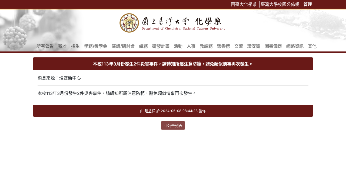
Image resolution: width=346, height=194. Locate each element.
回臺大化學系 (244, 4)
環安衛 (253, 46)
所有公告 (45, 46)
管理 (307, 4)
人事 (191, 46)
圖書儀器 (273, 46)
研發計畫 (160, 46)
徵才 (62, 46)
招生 (75, 46)
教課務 (206, 46)
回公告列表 (173, 125)
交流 (238, 46)
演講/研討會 (123, 46)
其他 (312, 46)
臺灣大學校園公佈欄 (280, 4)
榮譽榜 (223, 46)
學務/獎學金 (95, 46)
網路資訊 (295, 46)
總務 (143, 46)
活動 (178, 46)
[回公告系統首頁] (173, 22)
